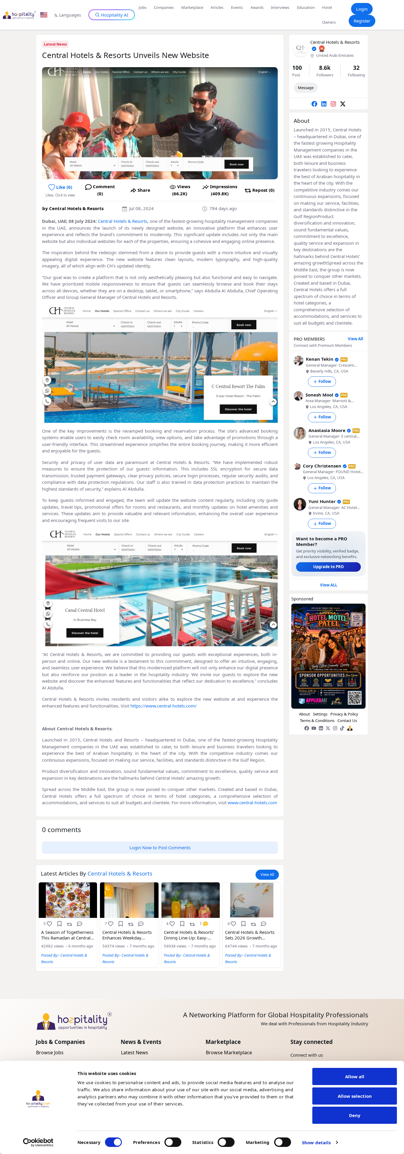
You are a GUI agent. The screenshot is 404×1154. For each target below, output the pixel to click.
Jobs (142, 7)
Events (237, 7)
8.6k (325, 67)
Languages (70, 15)
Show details (316, 1142)
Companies (164, 7)
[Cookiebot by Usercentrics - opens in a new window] (38, 1142)
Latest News (55, 44)
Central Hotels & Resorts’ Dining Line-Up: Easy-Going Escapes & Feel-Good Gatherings (189, 935)
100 (297, 67)
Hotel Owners (329, 15)
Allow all (354, 1076)
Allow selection (355, 1096)
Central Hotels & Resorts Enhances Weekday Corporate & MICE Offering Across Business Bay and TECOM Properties (127, 935)
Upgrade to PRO (328, 566)
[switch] (172, 1142)
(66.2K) (181, 189)
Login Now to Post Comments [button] (160, 847)
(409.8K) (223, 189)
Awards (257, 7)
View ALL (328, 585)
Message (305, 87)
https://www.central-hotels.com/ (163, 706)
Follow (325, 381)
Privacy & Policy (344, 714)
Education (306, 7)
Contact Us (347, 720)
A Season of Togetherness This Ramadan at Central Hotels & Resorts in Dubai (67, 935)
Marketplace (192, 7)
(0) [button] (64, 187)
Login (362, 9)
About (304, 714)
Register (362, 21)
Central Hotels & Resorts (76, 208)
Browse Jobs (50, 1052)
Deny (355, 1115)
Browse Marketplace (229, 1052)
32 (356, 67)
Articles (217, 7)
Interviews (280, 7)
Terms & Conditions (317, 720)
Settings (320, 714)
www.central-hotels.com (252, 802)
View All (267, 874)
